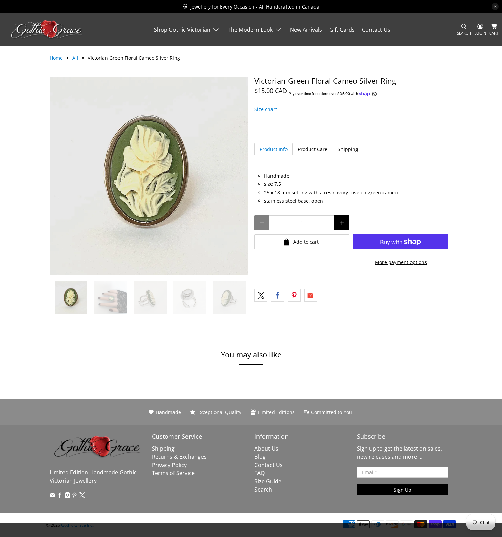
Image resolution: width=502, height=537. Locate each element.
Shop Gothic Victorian (182, 29)
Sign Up (403, 489)
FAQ (259, 473)
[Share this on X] (260, 295)
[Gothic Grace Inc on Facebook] (60, 495)
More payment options (401, 262)
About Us (266, 448)
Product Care (312, 149)
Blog (260, 456)
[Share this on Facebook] (277, 295)
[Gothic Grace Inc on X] (82, 495)
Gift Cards (342, 29)
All (75, 58)
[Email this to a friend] (310, 295)
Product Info (274, 149)
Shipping (348, 149)
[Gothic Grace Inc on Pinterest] (75, 495)
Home (56, 58)
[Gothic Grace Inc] (46, 30)
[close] (495, 6)
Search (263, 489)
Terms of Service (173, 473)
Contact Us (376, 29)
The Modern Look (250, 29)
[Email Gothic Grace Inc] (52, 495)
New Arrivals (306, 29)
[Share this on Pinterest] (294, 295)
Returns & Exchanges (179, 456)
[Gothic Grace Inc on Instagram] (67, 495)
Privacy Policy (169, 465)
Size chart (265, 109)
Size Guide (267, 481)
